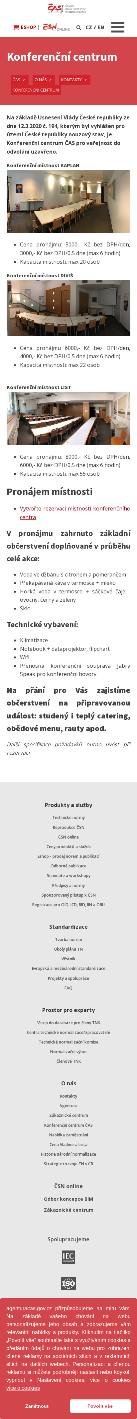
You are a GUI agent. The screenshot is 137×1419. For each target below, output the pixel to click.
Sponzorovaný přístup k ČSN (69, 895)
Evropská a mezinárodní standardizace (68, 968)
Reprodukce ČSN (68, 827)
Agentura (68, 1106)
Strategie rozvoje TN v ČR (68, 1164)
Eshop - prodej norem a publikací (68, 856)
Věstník (68, 959)
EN (101, 27)
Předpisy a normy (68, 885)
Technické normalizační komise (68, 1042)
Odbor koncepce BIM (68, 1199)
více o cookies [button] (23, 1388)
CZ (88, 27)
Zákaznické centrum (68, 1115)
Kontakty (68, 1096)
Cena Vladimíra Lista (68, 1144)
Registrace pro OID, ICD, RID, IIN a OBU (68, 905)
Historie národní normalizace (68, 1154)
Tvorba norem (68, 939)
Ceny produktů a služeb (69, 846)
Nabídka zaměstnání (68, 1135)
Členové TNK (69, 1061)
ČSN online (68, 837)
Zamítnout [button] (37, 1406)
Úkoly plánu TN (68, 949)
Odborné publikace (68, 866)
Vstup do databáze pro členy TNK (68, 1023)
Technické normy (68, 817)
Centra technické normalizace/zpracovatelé (68, 1032)
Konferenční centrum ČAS (68, 1125)
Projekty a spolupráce (68, 978)
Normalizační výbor (68, 1051)
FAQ (68, 988)
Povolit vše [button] (100, 1406)
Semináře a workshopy (68, 875)
